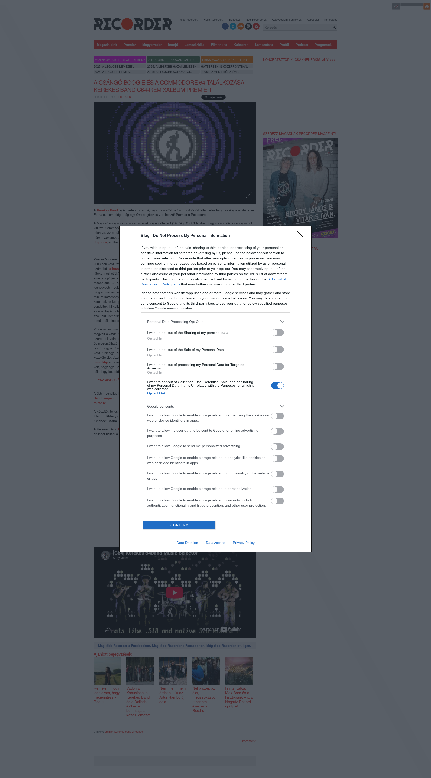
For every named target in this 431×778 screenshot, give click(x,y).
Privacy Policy (244, 543)
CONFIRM (179, 525)
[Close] (302, 236)
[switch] (277, 332)
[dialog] (215, 389)
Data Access (215, 543)
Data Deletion (187, 543)
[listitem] (215, 321)
